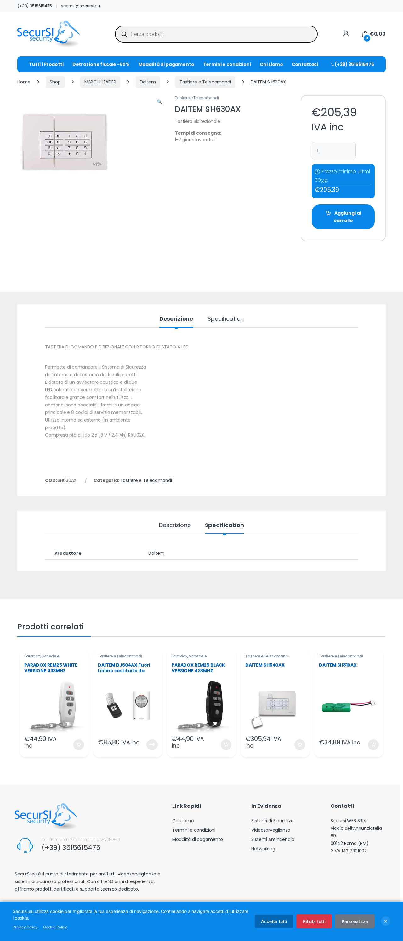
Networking (263, 849)
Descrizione (176, 319)
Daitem (148, 82)
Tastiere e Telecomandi (205, 82)
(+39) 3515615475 (34, 6)
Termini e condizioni (227, 64)
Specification (225, 319)
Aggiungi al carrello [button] (74, 744)
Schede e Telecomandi (41, 658)
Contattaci (305, 64)
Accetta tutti (274, 921)
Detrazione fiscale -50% (101, 64)
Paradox (32, 656)
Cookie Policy (55, 927)
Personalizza (355, 921)
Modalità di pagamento (166, 64)
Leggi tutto (152, 744)
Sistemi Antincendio (272, 839)
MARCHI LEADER (100, 82)
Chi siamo (271, 64)
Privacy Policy (25, 927)
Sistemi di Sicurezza (272, 821)
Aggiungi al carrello (347, 217)
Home (23, 82)
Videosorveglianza (270, 830)
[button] (159, 102)
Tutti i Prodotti (46, 64)
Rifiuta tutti (314, 921)
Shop (55, 82)
